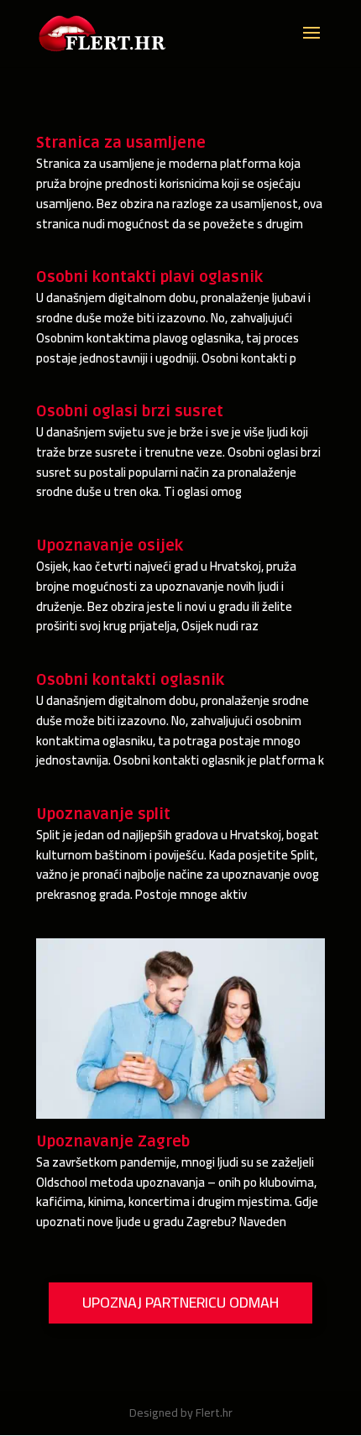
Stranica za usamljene (121, 142)
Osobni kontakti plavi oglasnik (149, 277)
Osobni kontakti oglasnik (130, 680)
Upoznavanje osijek (109, 545)
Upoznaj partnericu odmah (180, 1302)
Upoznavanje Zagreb (113, 1141)
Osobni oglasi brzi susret (129, 411)
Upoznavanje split (103, 814)
